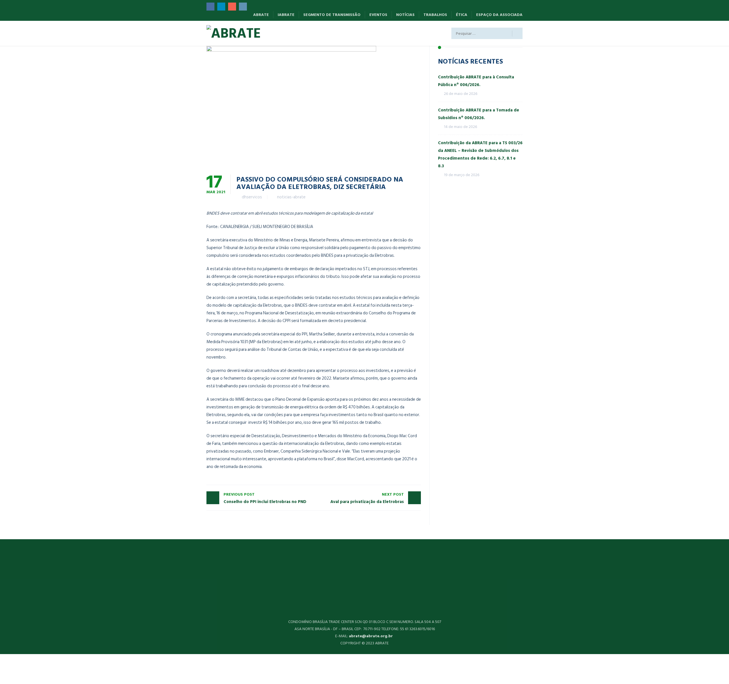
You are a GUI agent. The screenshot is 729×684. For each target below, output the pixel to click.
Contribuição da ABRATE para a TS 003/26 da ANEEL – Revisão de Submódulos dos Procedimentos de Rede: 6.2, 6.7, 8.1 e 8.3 (480, 154)
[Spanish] (281, 34)
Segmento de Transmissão (332, 14)
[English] (298, 34)
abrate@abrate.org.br (371, 636)
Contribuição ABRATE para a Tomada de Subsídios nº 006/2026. (478, 114)
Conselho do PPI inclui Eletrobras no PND (265, 498)
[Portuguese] (315, 34)
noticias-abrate (291, 197)
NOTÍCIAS (405, 14)
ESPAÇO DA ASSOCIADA (499, 14)
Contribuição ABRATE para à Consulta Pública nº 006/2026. (476, 81)
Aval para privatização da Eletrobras (367, 498)
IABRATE (286, 14)
